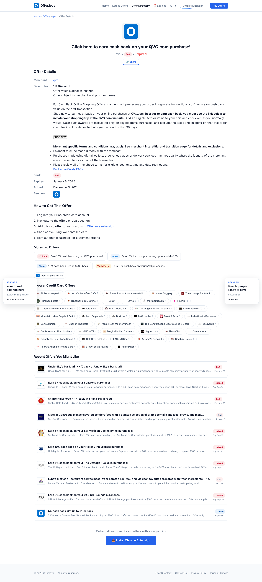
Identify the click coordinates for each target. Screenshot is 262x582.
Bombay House (184, 339)
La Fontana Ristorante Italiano (58, 308)
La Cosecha (145, 316)
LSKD (113, 300)
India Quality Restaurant (205, 316)
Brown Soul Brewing (98, 346)
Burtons (121, 316)
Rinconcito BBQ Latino (84, 300)
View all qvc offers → (52, 275)
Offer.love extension (100, 226)
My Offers (219, 5)
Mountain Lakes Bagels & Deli (58, 316)
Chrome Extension (193, 5)
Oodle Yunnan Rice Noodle (56, 331)
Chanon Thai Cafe (79, 323)
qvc (54, 16)
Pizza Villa (175, 331)
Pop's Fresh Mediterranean (117, 323)
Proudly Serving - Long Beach (58, 339)
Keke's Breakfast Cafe (85, 293)
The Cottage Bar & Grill (198, 293)
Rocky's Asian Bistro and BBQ (58, 346)
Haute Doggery (165, 293)
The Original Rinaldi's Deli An (155, 308)
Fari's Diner (129, 346)
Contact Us (181, 572)
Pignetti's (151, 331)
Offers (46, 16)
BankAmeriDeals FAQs (68, 169)
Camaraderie (200, 331)
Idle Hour (92, 308)
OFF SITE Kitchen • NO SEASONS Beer (108, 339)
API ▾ (173, 5)
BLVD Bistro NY (118, 308)
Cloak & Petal (172, 316)
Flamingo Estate (50, 300)
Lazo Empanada (95, 316)
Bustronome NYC (194, 308)
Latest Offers (120, 5)
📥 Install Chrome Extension (131, 540)
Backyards (209, 323)
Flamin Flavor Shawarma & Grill (127, 293)
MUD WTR (89, 331)
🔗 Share (131, 61)
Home (105, 5)
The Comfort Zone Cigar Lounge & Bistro (168, 323)
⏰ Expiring (159, 5)
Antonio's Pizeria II (153, 339)
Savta (132, 300)
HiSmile (182, 300)
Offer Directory (141, 5)
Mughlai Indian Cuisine (120, 331)
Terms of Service (219, 572)
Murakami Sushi (156, 300)
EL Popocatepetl (51, 293)
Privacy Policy (198, 572)
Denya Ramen (49, 323)
